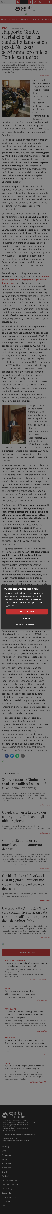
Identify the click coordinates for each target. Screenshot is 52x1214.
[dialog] (26, 607)
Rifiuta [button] (27, 618)
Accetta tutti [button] (27, 611)
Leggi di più (9, 605)
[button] (26, 624)
